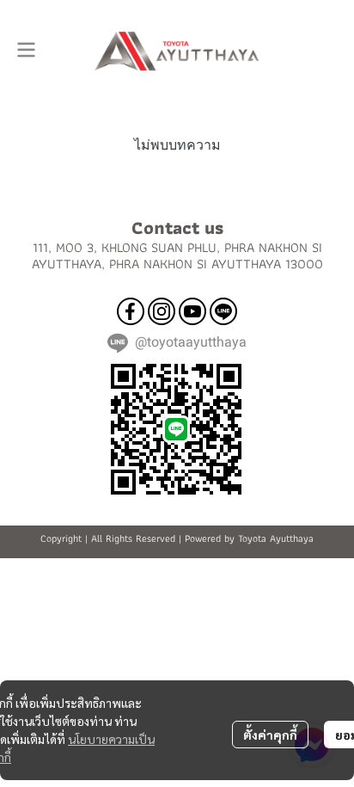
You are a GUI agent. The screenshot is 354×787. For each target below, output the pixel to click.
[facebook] (130, 311)
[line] (223, 311)
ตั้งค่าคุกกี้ (270, 734)
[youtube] (192, 311)
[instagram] (161, 311)
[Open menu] (26, 50)
